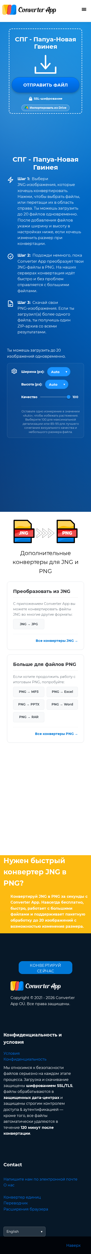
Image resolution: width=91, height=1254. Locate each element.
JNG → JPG (29, 624)
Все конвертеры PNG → (56, 734)
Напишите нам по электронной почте (40, 1179)
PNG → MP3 (28, 692)
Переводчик (16, 1203)
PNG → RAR (28, 717)
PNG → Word (62, 704)
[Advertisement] (45, 800)
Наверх (73, 1245)
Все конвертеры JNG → (57, 641)
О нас (9, 1185)
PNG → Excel (62, 692)
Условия (12, 1053)
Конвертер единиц (22, 1197)
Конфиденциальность (25, 1059)
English (13, 1231)
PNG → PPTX (28, 704)
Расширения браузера (26, 1209)
